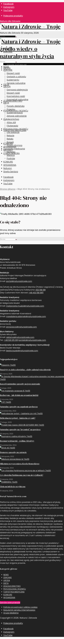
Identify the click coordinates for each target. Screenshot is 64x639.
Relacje (10, 135)
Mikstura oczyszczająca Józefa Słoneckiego (19, 463)
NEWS (6, 66)
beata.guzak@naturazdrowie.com (22, 350)
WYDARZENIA (9, 164)
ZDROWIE (7, 69)
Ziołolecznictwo (11, 119)
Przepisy (11, 109)
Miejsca (11, 155)
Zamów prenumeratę (10, 602)
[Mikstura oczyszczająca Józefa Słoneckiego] (14, 459)
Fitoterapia (12, 125)
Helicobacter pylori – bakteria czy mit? (17, 418)
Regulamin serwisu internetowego (19, 610)
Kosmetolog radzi (16, 96)
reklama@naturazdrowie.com (20, 337)
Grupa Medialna (10, 613)
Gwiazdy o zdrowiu (16, 76)
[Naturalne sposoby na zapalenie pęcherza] (5, 402)
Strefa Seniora (10, 171)
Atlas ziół (12, 104)
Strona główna (7, 189)
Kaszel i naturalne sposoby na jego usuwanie (20, 383)
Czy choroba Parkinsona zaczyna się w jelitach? (21, 475)
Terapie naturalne (17, 64)
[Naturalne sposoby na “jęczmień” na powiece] (22, 425)
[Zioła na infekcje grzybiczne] (8, 482)
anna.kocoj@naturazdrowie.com (21, 327)
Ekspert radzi (13, 73)
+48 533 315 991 (11, 340)
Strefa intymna (14, 145)
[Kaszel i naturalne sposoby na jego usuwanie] (32, 379)
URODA (7, 86)
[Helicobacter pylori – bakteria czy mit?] (21, 413)
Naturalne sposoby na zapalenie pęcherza (19, 406)
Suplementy (13, 79)
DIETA (6, 84)
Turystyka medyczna (14, 148)
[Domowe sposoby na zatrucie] (7, 447)
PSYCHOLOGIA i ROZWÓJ (15, 110)
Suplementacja (15, 112)
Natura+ (7, 168)
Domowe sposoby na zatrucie (13, 452)
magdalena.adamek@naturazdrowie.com (26, 316)
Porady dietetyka (16, 87)
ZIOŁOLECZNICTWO (12, 586)
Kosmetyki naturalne (17, 99)
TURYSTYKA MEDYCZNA (13, 591)
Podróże (11, 158)
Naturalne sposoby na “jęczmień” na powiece (20, 429)
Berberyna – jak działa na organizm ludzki (19, 395)
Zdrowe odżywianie (17, 115)
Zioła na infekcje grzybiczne (13, 486)
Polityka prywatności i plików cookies (20, 607)
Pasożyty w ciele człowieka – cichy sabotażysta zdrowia (25, 369)
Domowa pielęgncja (18, 71)
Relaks (10, 138)
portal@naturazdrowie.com (19, 281)
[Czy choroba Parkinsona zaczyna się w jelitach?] (25, 470)
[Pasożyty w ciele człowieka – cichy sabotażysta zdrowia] (8, 365)
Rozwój (10, 142)
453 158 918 (40, 289)
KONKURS (8, 161)
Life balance (13, 132)
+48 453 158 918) (36, 292)
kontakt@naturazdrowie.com (32, 340)
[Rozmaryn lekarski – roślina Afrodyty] (16, 436)
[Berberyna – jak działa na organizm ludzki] (15, 390)
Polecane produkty (13, 15)
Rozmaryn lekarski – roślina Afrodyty (17, 440)
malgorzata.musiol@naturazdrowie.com (25, 306)
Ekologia (11, 151)
